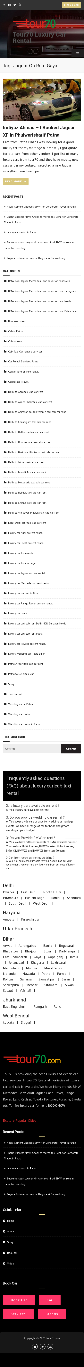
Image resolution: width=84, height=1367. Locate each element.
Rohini (55, 897)
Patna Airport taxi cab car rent (25, 664)
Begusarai (66, 945)
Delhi (8, 885)
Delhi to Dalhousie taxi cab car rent (28, 432)
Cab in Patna (15, 331)
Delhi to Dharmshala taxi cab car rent (29, 442)
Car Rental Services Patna (23, 361)
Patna (46, 973)
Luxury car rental (18, 613)
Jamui (74, 957)
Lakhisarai (58, 962)
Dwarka (8, 892)
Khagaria (37, 962)
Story (11, 684)
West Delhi (41, 903)
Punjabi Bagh (34, 897)
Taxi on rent (15, 694)
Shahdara (74, 897)
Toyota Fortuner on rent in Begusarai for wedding (36, 258)
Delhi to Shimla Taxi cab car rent (27, 502)
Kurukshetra (30, 919)
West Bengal (16, 1016)
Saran (66, 979)
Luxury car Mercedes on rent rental (28, 583)
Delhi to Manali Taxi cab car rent (27, 472)
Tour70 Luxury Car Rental (39, 37)
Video (10, 1263)
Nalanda (9, 973)
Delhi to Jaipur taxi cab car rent (26, 462)
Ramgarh (40, 1006)
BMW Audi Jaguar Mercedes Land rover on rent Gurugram (42, 291)
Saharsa (26, 979)
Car (50, 1300)
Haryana (12, 912)
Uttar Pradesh (17, 928)
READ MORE (14, 181)
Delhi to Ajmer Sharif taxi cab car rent (30, 402)
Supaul (8, 990)
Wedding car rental (19, 714)
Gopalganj (55, 957)
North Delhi (52, 892)
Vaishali (25, 990)
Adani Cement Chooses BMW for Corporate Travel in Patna (41, 206)
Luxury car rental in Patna (21, 232)
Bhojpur (31, 951)
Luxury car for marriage (22, 563)
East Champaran (15, 957)
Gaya (37, 957)
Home (10, 1220)
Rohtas (8, 979)
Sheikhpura (11, 985)
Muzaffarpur (53, 968)
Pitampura (10, 897)
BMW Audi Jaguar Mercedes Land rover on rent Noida (39, 301)
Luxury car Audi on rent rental (25, 533)
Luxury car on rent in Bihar (23, 593)
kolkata (8, 1022)
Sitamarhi (51, 985)
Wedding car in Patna (20, 704)
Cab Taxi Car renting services (25, 351)
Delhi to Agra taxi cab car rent (25, 392)
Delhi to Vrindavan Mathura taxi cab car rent (33, 512)
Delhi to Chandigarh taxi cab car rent (29, 422)
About (10, 1231)
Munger (31, 968)
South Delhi (17, 903)
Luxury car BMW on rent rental (26, 543)
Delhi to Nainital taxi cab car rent (27, 492)
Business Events (17, 321)
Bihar (8, 939)
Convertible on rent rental (23, 371)
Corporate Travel (18, 381)
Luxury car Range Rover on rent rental (30, 603)
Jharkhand (14, 1000)
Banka (47, 945)
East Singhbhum (15, 1006)
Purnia (61, 973)
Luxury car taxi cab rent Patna (25, 633)
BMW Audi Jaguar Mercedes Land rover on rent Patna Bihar (43, 311)
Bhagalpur (10, 951)
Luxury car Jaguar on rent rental (26, 573)
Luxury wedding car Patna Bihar (26, 653)
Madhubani (11, 968)
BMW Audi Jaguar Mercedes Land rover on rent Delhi (39, 281)
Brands (52, 1314)
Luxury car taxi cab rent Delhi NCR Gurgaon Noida (37, 623)
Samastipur (46, 979)
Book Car (19, 1300)
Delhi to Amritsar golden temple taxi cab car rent (37, 412)
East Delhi (28, 892)
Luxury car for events (20, 553)
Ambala (8, 919)
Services (18, 1314)
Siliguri (26, 1022)
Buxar (47, 951)
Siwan (69, 985)
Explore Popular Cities (19, 1120)
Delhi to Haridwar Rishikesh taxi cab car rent (34, 452)
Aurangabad (27, 945)
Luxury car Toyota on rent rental (27, 643)
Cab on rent (15, 341)
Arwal (7, 945)
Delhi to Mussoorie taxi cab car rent (29, 482)
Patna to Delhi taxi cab (21, 674)
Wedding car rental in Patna (24, 724)
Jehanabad (16, 962)
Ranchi (58, 1006)
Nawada (28, 973)
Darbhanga (67, 951)
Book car (72, 5)
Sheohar (32, 985)
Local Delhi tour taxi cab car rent (27, 522)
